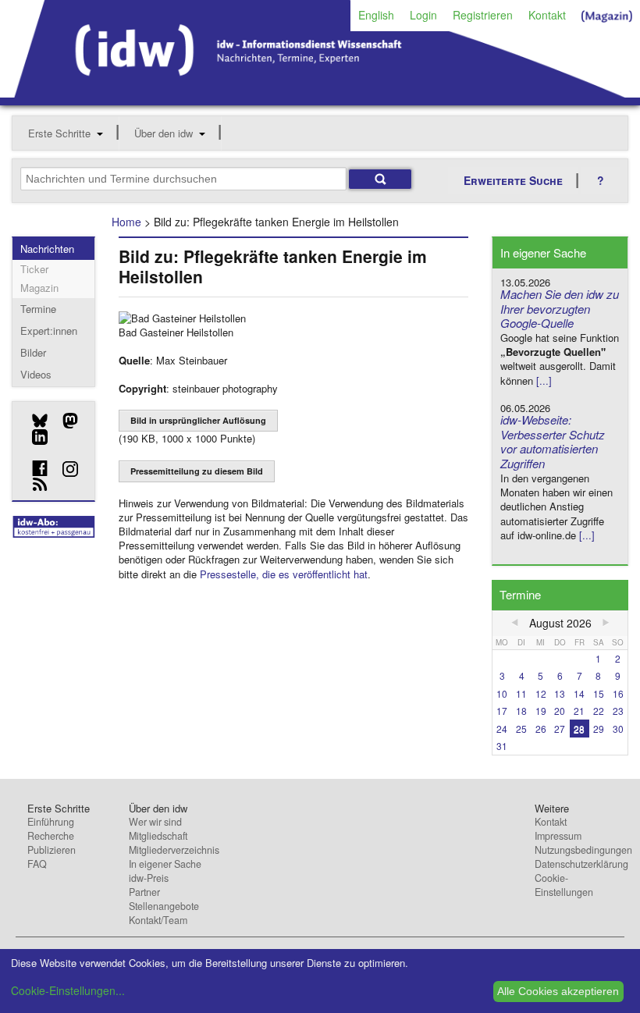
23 (618, 710)
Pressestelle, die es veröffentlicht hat (284, 574)
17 (501, 710)
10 (501, 693)
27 (559, 728)
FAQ (37, 864)
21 (579, 710)
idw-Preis (149, 878)
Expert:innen (48, 330)
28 (579, 728)
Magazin (39, 287)
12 (540, 693)
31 (501, 745)
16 (618, 693)
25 (521, 728)
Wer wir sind (155, 822)
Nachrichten (47, 248)
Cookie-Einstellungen (564, 885)
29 (598, 728)
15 (598, 693)
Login (423, 15)
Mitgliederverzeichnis (174, 850)
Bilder (33, 352)
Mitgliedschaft (158, 836)
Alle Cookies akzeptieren (558, 991)
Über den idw (163, 133)
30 (618, 728)
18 (521, 710)
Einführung (50, 822)
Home (126, 221)
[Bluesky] (34, 420)
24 (501, 728)
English (376, 15)
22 (598, 710)
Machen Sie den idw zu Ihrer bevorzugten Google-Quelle (559, 309)
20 (559, 710)
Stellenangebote (164, 906)
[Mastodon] (64, 420)
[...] (544, 380)
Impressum (558, 836)
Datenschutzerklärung (581, 864)
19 (540, 710)
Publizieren (51, 850)
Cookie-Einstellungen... (68, 990)
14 (579, 693)
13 (559, 693)
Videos (36, 374)
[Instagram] (64, 469)
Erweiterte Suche (513, 180)
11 (521, 693)
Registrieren (483, 15)
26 (540, 728)
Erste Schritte (59, 133)
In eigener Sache (165, 864)
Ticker (34, 268)
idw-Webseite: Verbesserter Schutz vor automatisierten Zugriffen (552, 441)
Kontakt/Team (158, 920)
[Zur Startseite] (320, 92)
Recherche (50, 836)
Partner (144, 892)
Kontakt (547, 15)
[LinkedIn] (34, 437)
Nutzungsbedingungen (583, 850)
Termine (38, 308)
